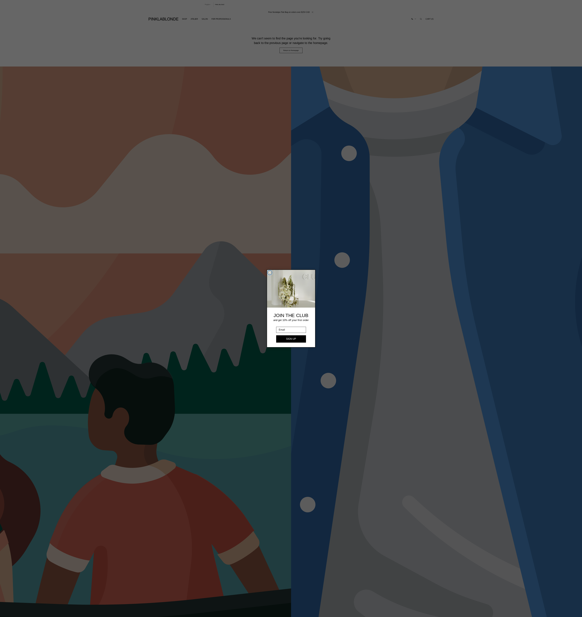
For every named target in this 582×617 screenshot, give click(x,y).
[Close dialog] (269, 272)
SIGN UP (291, 339)
